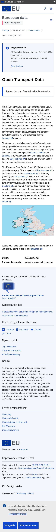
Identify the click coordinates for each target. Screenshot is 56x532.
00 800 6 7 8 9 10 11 (41, 465)
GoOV (33, 153)
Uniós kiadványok (10, 430)
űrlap (34, 474)
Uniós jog (6, 414)
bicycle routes (42, 170)
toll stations (19, 177)
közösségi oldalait (25, 493)
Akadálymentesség (11, 354)
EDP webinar (16, 159)
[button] (51, 8)
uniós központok (33, 478)
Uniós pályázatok (10, 418)
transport (6, 138)
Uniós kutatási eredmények (14, 422)
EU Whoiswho (8, 426)
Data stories (34, 30)
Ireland (5, 202)
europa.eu (23, 449)
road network (29, 173)
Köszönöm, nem (28, 525)
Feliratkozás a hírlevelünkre (15, 316)
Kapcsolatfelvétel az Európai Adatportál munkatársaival (27, 312)
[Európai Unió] (22, 8)
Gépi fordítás (17, 66)
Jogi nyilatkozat (9, 347)
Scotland (6, 186)
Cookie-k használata (11, 350)
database (35, 249)
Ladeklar (6, 156)
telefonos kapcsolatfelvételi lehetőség (36, 468)
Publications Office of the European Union (23, 295)
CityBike (41, 153)
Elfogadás (10, 525)
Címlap (5, 30)
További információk (17, 514)
